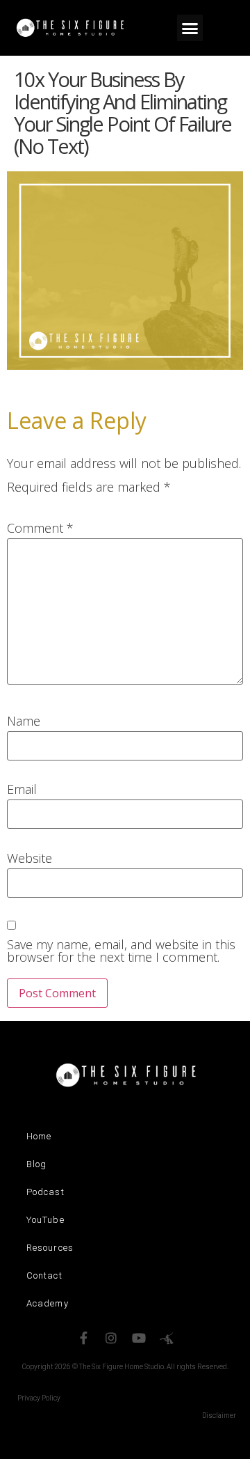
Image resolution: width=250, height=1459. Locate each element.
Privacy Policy (38, 1398)
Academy (47, 1303)
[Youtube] (139, 1338)
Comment (40, 528)
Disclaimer (219, 1415)
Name (23, 721)
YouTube (45, 1220)
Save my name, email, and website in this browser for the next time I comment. (121, 950)
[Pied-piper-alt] (166, 1338)
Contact (44, 1275)
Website (29, 858)
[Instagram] (111, 1338)
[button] (190, 28)
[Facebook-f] (83, 1338)
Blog (36, 1164)
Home (38, 1136)
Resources (50, 1247)
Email (22, 789)
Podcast (45, 1192)
